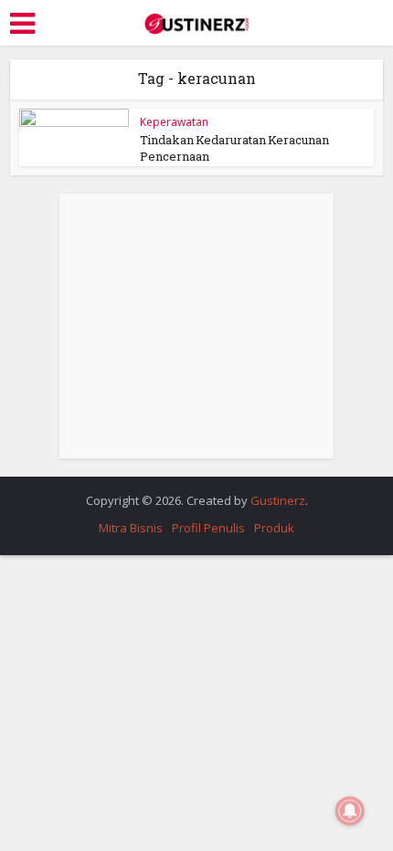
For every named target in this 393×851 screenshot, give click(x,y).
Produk (274, 528)
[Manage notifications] (350, 810)
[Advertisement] (196, 326)
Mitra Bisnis (131, 528)
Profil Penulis (208, 528)
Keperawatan (174, 122)
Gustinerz (277, 500)
